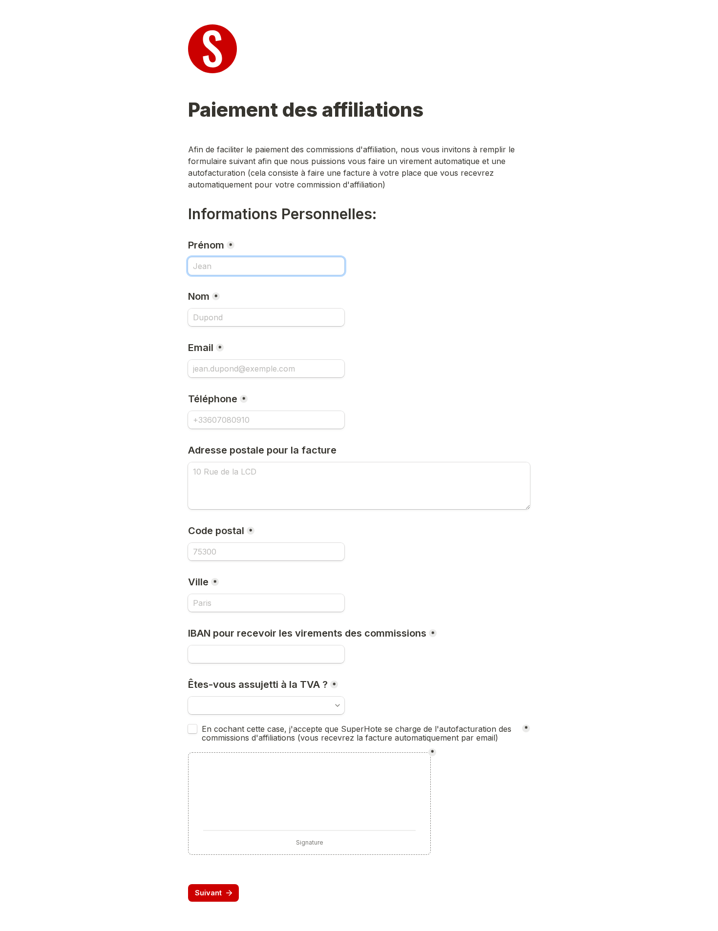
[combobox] (266, 420)
